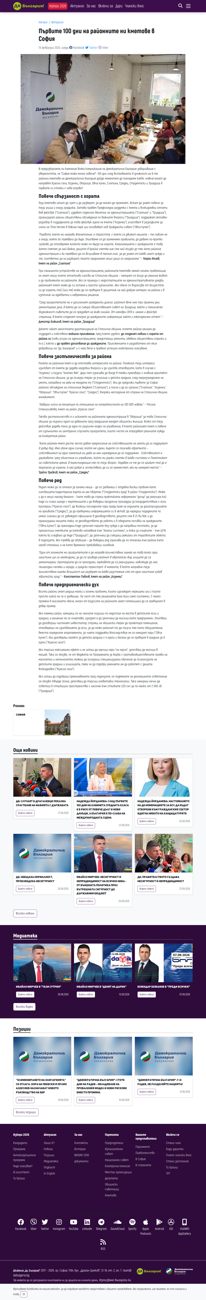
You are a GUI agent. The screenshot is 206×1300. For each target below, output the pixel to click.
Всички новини (25, 913)
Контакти (81, 1143)
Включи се (105, 6)
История (79, 1149)
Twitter (93, 48)
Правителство (145, 1153)
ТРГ (168, 1173)
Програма (19, 1149)
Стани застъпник (177, 1161)
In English (49, 1173)
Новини (48, 1149)
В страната (143, 1165)
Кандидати (20, 1143)
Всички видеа (24, 1007)
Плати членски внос (179, 1155)
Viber (105, 48)
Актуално (77, 6)
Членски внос (134, 6)
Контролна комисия (117, 1166)
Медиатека (25, 936)
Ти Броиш (19, 1178)
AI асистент (21, 1172)
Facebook (78, 48)
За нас (91, 6)
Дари (119, 6)
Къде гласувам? (22, 1166)
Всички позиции (26, 1112)
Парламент (143, 1147)
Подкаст (49, 1167)
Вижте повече (25, 813)
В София (141, 1159)
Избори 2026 (57, 6)
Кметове (110, 1195)
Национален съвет (117, 1160)
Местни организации (118, 1172)
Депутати (111, 1178)
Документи (81, 1161)
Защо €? (49, 1143)
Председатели (114, 1143)
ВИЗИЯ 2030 (81, 1155)
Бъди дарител (175, 1149)
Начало (43, 22)
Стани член (173, 1143)
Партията (112, 1135)
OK (24, 1294)
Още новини (25, 750)
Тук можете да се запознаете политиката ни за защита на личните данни (55, 1280)
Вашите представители (146, 1137)
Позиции (22, 1029)
